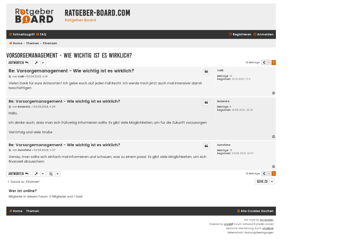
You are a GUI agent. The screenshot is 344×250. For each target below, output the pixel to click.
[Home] (34, 17)
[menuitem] (41, 34)
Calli (220, 70)
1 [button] (268, 62)
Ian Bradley (267, 220)
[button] (264, 62)
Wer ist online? (23, 190)
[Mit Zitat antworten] (206, 72)
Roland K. (223, 101)
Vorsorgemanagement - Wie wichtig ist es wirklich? (69, 55)
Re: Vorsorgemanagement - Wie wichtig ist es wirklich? (71, 71)
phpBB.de (268, 228)
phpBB (228, 224)
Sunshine (224, 144)
